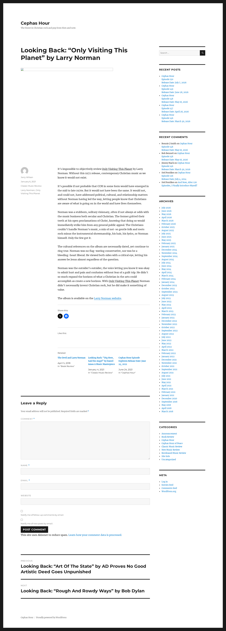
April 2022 (167, 347)
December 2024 (169, 250)
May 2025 (166, 240)
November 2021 (169, 363)
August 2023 (168, 295)
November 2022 (169, 324)
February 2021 (168, 392)
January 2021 (168, 395)
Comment (28, 419)
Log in (165, 481)
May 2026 (166, 214)
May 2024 (166, 269)
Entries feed (167, 485)
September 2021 (169, 369)
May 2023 (166, 304)
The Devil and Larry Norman (71, 357)
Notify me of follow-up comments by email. (42, 515)
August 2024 (168, 259)
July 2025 (166, 233)
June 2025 (166, 237)
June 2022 (166, 340)
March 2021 (167, 389)
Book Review (168, 437)
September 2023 (169, 292)
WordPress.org (169, 491)
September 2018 (169, 401)
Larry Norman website (107, 298)
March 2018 (167, 411)
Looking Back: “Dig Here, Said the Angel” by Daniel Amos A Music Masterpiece (101, 361)
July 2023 (166, 298)
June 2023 (166, 301)
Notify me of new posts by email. (37, 523)
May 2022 (166, 343)
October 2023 (168, 288)
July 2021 (166, 376)
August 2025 (168, 230)
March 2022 (167, 350)
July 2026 (166, 207)
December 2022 (169, 321)
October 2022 (168, 327)
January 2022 (168, 356)
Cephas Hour (35, 23)
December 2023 (169, 285)
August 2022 (168, 334)
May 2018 (166, 405)
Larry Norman (28, 190)
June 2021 (166, 379)
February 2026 (169, 224)
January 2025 (168, 246)
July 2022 (166, 337)
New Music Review (171, 450)
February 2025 (169, 243)
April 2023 (167, 308)
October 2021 (168, 366)
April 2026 (167, 217)
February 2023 (169, 314)
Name (25, 465)
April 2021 (166, 385)
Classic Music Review (31, 186)
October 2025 (168, 227)
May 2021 (166, 382)
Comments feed (169, 488)
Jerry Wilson (27, 177)
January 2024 (168, 282)
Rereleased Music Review (174, 453)
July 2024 (166, 262)
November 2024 (169, 253)
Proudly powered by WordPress (51, 617)
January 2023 (168, 317)
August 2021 (168, 372)
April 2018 (166, 408)
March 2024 (167, 275)
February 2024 (169, 279)
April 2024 (167, 272)
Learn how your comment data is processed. (95, 534)
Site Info (166, 456)
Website (26, 495)
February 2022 (169, 353)
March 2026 (168, 220)
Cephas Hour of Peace (172, 443)
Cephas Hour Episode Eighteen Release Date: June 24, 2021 (132, 361)
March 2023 (167, 311)
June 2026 (167, 211)
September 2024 (170, 256)
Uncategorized (169, 459)
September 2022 (170, 330)
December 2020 (169, 398)
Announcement (169, 433)
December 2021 (169, 359)
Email (25, 480)
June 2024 (166, 266)
